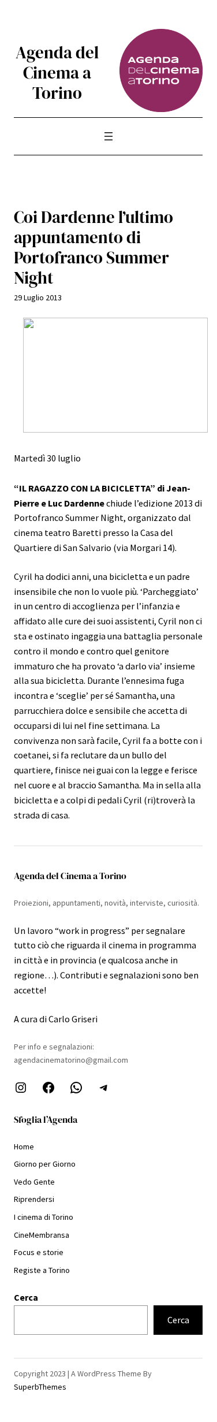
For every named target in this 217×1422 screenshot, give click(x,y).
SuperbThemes (40, 1387)
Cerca (26, 1297)
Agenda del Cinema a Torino (57, 73)
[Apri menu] (108, 136)
